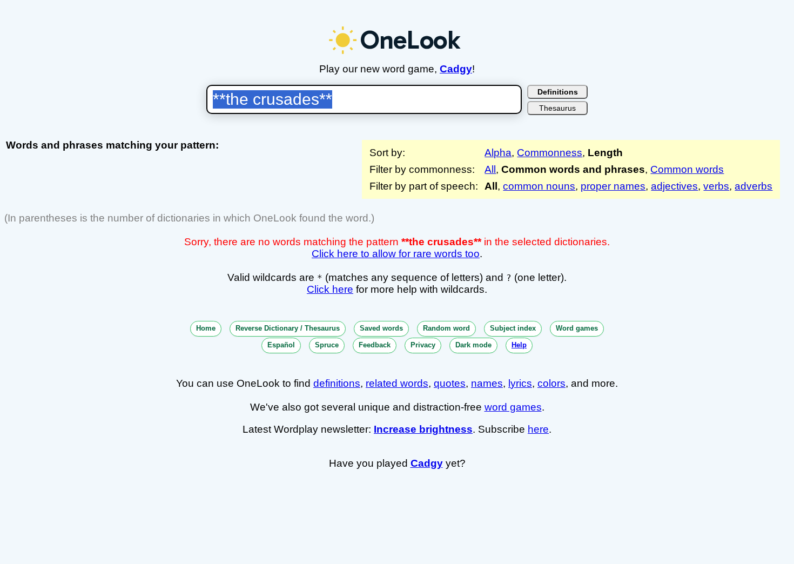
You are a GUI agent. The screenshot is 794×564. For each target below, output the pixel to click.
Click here (330, 289)
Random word (446, 328)
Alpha (498, 152)
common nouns (539, 186)
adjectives (674, 186)
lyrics (520, 383)
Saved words (381, 328)
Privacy (423, 345)
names (487, 383)
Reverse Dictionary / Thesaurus (287, 328)
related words (397, 383)
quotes (450, 383)
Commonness (549, 152)
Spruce (327, 345)
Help (519, 345)
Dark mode (473, 345)
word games (513, 407)
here (538, 429)
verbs (716, 186)
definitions (336, 383)
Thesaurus (557, 108)
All (490, 169)
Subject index (513, 328)
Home (206, 328)
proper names (613, 186)
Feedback (375, 345)
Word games (577, 328)
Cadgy (456, 69)
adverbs (753, 186)
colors (551, 383)
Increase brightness (423, 429)
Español (281, 345)
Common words (687, 169)
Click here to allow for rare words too (396, 253)
